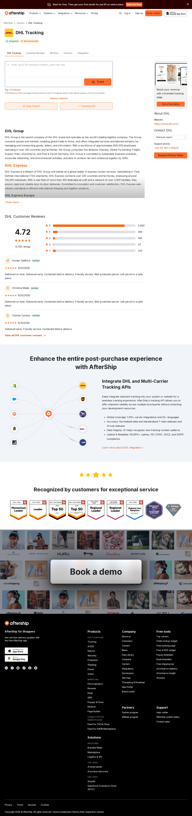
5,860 (141, 225)
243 (140, 250)
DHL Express (16, 165)
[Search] (120, 13)
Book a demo (153, 13)
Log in (127, 13)
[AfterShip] (15, 13)
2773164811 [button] (15, 90)
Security (32, 805)
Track (100, 81)
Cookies (45, 805)
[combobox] (170, 137)
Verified (35, 261)
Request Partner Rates (170, 155)
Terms (20, 805)
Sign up (139, 13)
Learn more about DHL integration (123, 447)
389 (140, 231)
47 (139, 244)
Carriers (20, 23)
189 (140, 238)
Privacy (8, 805)
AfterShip (8, 23)
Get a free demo (170, 104)
